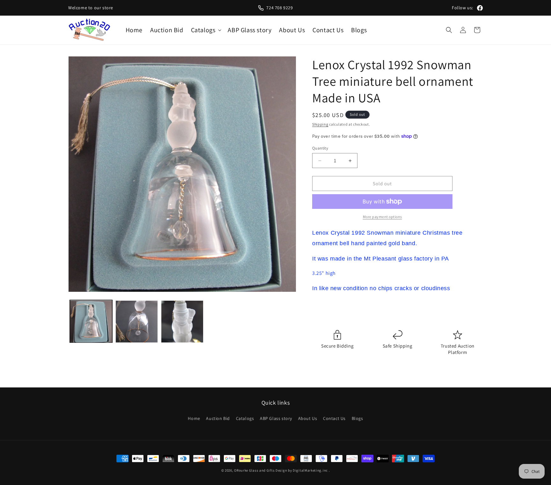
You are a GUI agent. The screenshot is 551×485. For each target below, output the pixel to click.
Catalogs (245, 418)
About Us (307, 418)
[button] (205, 30)
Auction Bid (218, 418)
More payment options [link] (382, 216)
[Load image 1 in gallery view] (91, 321)
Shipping (320, 124)
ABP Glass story (276, 418)
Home (194, 418)
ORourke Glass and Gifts (254, 470)
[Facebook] (480, 8)
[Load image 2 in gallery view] (136, 321)
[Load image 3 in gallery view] (182, 321)
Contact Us (334, 418)
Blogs (357, 418)
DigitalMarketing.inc (311, 470)
